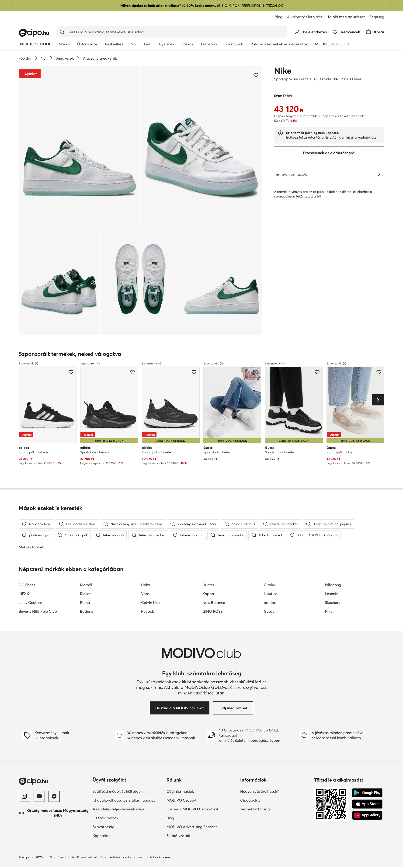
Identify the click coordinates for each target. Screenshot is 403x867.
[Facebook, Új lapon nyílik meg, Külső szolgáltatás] (54, 796)
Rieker (85, 593)
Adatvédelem (160, 857)
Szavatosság (120, 826)
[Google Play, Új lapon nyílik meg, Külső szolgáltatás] (367, 793)
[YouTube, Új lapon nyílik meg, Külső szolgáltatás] (39, 796)
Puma (85, 602)
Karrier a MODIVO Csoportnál (202, 808)
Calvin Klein (151, 602)
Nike (283, 70)
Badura (86, 611)
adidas (270, 602)
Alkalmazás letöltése (307, 17)
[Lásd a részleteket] (378, 174)
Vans (145, 593)
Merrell (86, 584)
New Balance (213, 602)
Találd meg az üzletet (346, 16)
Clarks (269, 584)
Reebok (147, 611)
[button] (79, 147)
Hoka (145, 584)
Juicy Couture (30, 602)
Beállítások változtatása (88, 857)
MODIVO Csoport (202, 800)
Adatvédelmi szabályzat (128, 857)
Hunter (208, 584)
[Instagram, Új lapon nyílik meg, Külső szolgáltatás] (24, 796)
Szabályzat (58, 857)
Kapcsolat (117, 835)
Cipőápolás (266, 800)
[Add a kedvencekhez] (256, 75)
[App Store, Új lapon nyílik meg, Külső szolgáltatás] (367, 804)
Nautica (271, 593)
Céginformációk (196, 791)
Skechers (332, 602)
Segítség (376, 16)
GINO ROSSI (212, 611)
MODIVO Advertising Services (202, 826)
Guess (269, 611)
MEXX (24, 593)
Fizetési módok (121, 817)
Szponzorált (26, 363)
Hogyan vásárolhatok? (275, 791)
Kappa (208, 593)
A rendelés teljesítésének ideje (128, 808)
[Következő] (390, 5)
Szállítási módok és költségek (128, 791)
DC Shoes (27, 584)
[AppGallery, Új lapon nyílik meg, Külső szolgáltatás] (367, 815)
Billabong (333, 584)
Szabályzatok (194, 835)
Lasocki (331, 593)
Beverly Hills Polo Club (38, 611)
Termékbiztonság (271, 808)
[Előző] (13, 5)
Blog (281, 17)
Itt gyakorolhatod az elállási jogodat (128, 800)
